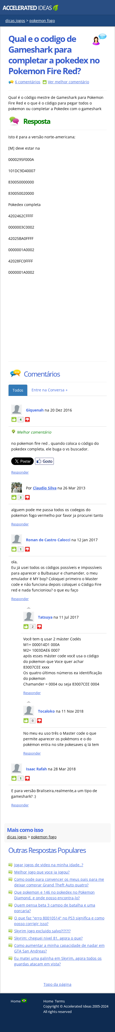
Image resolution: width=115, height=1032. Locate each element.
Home (48, 1001)
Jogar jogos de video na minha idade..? (48, 864)
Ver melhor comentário (68, 81)
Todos (18, 390)
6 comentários (27, 81)
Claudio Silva (44, 487)
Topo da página (57, 984)
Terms (60, 1001)
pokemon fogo (42, 20)
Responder (20, 472)
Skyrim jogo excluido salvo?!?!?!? (42, 930)
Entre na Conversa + (50, 389)
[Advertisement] (55, 321)
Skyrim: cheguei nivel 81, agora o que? (48, 938)
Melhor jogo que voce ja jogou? (42, 872)
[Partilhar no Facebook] (44, 463)
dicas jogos (15, 20)
